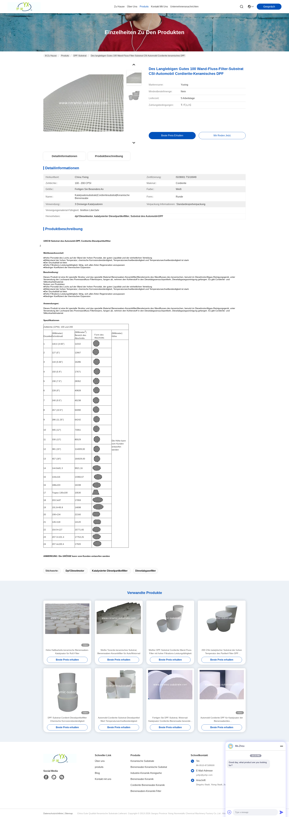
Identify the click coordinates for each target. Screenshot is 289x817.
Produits (65, 55)
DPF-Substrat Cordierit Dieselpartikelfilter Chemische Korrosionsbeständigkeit (67, 719)
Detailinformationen (64, 156)
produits (144, 6)
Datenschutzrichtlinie (53, 813)
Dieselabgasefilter (145, 570)
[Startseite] (59, 762)
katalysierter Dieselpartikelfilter (109, 570)
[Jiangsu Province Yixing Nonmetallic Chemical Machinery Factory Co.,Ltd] (24, 6)
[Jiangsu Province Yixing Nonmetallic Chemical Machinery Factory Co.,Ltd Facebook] (46, 777)
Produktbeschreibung (109, 156)
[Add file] (229, 812)
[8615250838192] (54, 777)
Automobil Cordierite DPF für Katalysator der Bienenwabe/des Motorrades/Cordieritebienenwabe (221, 719)
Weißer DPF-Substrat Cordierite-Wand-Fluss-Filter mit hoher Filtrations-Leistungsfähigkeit (170, 652)
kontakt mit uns (159, 6)
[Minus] (281, 746)
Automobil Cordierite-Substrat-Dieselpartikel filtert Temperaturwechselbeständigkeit (119, 719)
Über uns (132, 6)
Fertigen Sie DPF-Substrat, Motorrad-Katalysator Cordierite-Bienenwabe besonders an (170, 719)
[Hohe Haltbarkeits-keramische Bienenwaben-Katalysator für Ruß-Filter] (67, 624)
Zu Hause (119, 6)
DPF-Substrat (79, 55)
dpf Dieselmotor (75, 570)
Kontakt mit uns (103, 779)
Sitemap (69, 813)
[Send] (281, 812)
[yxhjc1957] (61, 777)
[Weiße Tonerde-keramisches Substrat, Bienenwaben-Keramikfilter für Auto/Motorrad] (119, 624)
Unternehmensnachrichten (184, 6)
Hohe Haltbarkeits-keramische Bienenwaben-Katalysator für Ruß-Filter (67, 652)
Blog (97, 773)
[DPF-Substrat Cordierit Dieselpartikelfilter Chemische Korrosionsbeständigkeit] (67, 692)
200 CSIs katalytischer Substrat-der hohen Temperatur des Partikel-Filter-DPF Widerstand (222, 652)
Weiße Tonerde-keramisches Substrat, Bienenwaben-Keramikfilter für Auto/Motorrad (118, 652)
